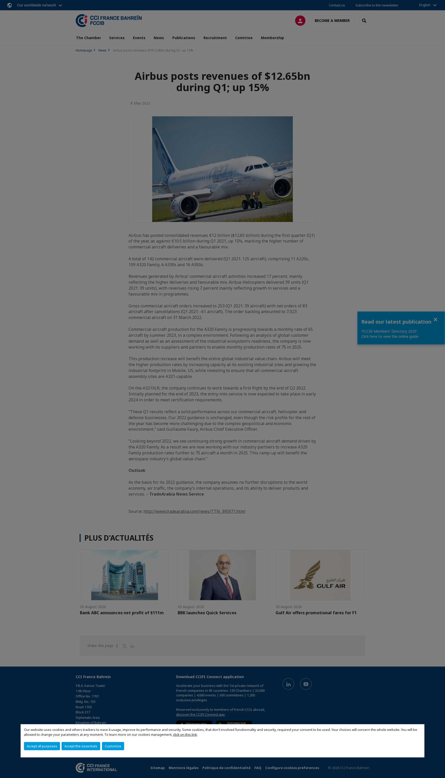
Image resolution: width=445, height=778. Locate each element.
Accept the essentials (80, 746)
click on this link (185, 734)
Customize (113, 746)
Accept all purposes (42, 746)
